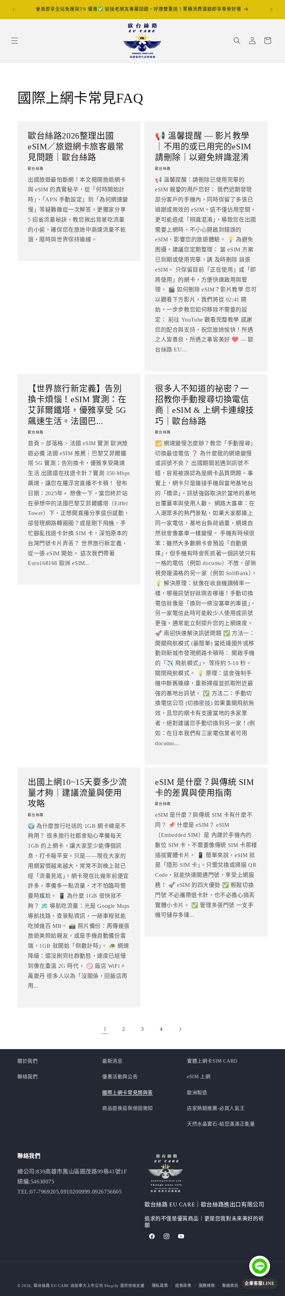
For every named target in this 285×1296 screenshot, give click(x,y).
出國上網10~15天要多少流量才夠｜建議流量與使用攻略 (77, 793)
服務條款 (207, 1285)
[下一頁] (180, 1029)
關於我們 (27, 1061)
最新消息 (112, 1061)
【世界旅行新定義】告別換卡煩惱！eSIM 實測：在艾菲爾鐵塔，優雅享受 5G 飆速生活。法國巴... (77, 405)
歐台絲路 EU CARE (51, 1285)
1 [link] (105, 1029)
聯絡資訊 (230, 1285)
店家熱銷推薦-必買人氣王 (216, 1108)
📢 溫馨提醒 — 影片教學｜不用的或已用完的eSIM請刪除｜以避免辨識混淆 (203, 146)
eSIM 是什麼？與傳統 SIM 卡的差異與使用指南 (204, 787)
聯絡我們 (27, 1076)
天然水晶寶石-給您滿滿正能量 (221, 1124)
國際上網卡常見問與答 (127, 1092)
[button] (14, 40)
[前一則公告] (13, 9)
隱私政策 (160, 1285)
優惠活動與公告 (120, 1076)
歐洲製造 (197, 1092)
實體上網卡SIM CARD (212, 1061)
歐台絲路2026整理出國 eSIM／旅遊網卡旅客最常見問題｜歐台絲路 (76, 146)
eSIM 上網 (198, 1076)
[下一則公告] (271, 9)
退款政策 (183, 1285)
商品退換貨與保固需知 (127, 1108)
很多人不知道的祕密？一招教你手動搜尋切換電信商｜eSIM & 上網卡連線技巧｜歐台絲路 (204, 405)
